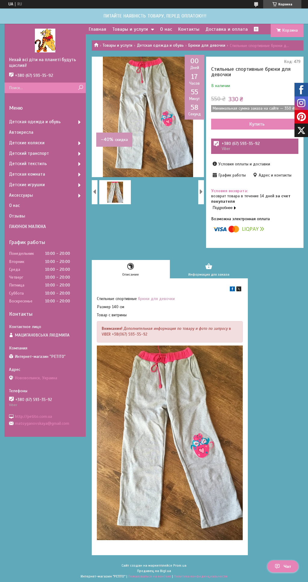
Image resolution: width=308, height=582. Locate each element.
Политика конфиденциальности (200, 576)
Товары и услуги (130, 29)
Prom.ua (179, 565)
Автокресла (21, 132)
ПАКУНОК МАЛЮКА (27, 226)
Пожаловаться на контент (149, 576)
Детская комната (27, 174)
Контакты (188, 29)
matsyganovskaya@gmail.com (42, 423)
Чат (287, 566)
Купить (257, 124)
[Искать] (80, 88)
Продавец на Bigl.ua (154, 571)
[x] (238, 290)
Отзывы (17, 216)
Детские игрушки (27, 184)
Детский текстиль (28, 163)
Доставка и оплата (226, 29)
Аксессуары (21, 195)
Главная (97, 29)
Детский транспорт (29, 153)
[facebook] (232, 290)
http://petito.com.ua (33, 416)
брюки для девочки (156, 298)
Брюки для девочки (206, 45)
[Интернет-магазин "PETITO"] (45, 40)
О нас (166, 29)
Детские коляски (27, 143)
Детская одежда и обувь (160, 45)
